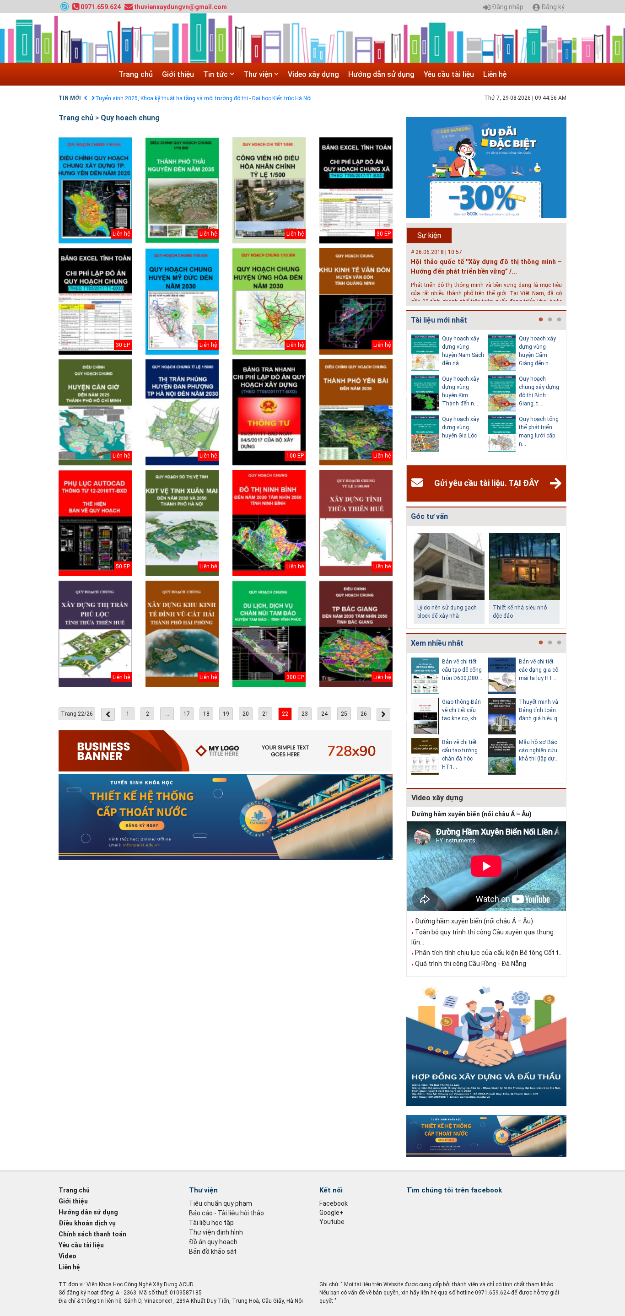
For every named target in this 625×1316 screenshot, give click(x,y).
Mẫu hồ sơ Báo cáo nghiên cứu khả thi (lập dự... (539, 750)
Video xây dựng (313, 74)
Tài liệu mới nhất (439, 320)
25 (344, 714)
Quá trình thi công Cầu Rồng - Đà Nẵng (470, 963)
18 (206, 714)
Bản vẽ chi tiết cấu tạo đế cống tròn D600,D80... (462, 669)
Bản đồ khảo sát (213, 1251)
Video (67, 1256)
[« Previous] (108, 714)
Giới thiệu (178, 74)
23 (305, 714)
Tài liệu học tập (211, 1222)
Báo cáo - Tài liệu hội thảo (226, 1213)
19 (226, 714)
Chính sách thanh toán (92, 1234)
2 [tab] (550, 319)
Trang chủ (136, 74)
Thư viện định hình (216, 1232)
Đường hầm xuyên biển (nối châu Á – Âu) (471, 814)
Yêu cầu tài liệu (449, 74)
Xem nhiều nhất (437, 643)
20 (245, 714)
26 (364, 714)
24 (324, 714)
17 (186, 714)
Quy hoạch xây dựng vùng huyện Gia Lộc (460, 427)
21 (265, 714)
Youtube (332, 1221)
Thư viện (258, 74)
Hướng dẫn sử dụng (381, 74)
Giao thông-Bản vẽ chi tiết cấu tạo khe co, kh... (461, 710)
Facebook (333, 1203)
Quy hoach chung (130, 117)
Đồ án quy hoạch (213, 1242)
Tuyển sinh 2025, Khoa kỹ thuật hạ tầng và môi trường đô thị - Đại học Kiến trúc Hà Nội (203, 98)
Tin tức (216, 74)
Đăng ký (552, 7)
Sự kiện (429, 235)
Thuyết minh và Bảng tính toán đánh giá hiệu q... (540, 710)
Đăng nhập (506, 7)
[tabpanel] (449, 394)
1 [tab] (540, 319)
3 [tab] (559, 319)
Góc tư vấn (429, 516)
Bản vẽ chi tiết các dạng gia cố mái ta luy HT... (538, 669)
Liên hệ (494, 74)
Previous (404, 394)
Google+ (331, 1212)
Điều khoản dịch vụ (87, 1223)
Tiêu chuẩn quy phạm (220, 1203)
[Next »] (383, 714)
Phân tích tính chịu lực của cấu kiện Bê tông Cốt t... (489, 952)
